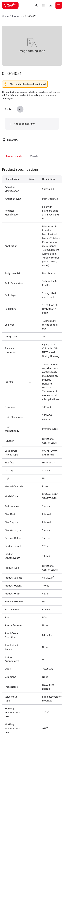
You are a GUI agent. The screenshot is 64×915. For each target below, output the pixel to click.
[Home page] (10, 5)
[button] (43, 5)
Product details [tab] (14, 156)
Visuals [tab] (34, 156)
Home (5, 16)
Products (17, 16)
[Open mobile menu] (58, 5)
